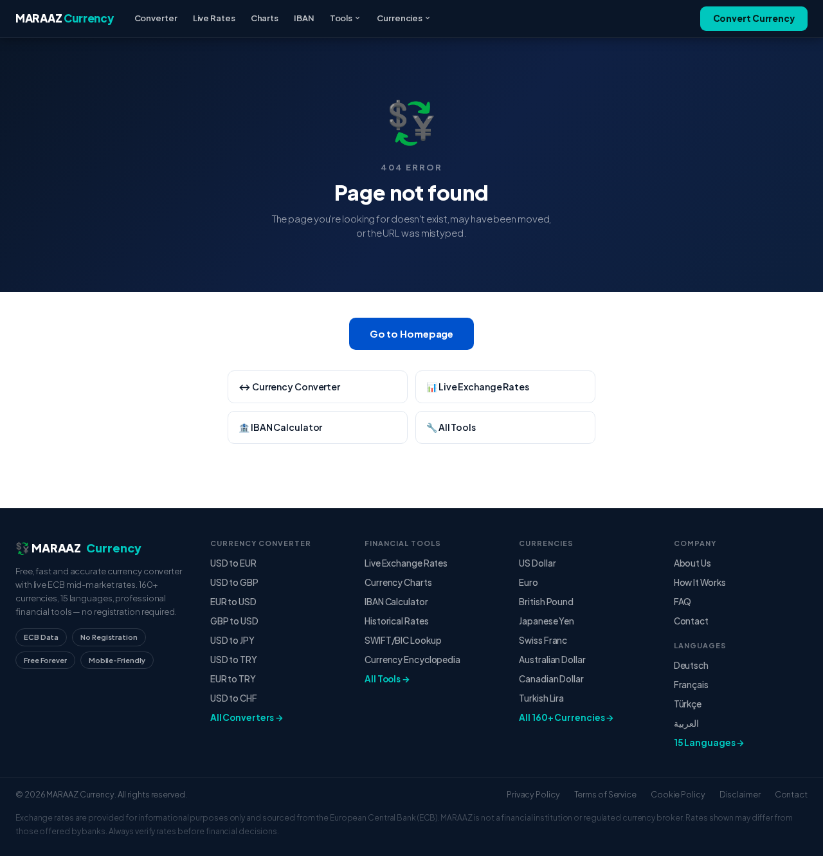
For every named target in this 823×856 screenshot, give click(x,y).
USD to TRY (233, 659)
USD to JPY (232, 640)
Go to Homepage (412, 333)
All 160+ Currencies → (566, 717)
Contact (691, 620)
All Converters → (247, 717)
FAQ (683, 601)
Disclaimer (740, 794)
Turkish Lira (541, 698)
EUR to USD (233, 601)
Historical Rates (396, 620)
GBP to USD (234, 620)
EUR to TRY (233, 678)
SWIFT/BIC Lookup (403, 640)
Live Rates (214, 18)
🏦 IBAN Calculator (280, 427)
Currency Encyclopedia (412, 659)
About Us (692, 563)
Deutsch (691, 665)
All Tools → (387, 678)
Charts (264, 18)
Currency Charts (398, 582)
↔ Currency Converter (289, 386)
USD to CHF (233, 698)
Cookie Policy (678, 794)
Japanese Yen (546, 620)
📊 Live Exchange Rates (477, 386)
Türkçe (687, 703)
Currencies (399, 18)
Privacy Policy (533, 794)
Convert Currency (754, 18)
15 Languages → (709, 742)
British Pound (546, 601)
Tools (341, 18)
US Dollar (537, 563)
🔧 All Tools (451, 427)
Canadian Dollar (551, 678)
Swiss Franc (543, 640)
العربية (686, 723)
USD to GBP (234, 582)
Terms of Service (605, 794)
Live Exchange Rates (406, 563)
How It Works (700, 582)
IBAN (304, 18)
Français (691, 684)
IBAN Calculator (396, 601)
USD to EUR (233, 563)
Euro (528, 582)
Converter (155, 18)
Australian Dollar (552, 659)
